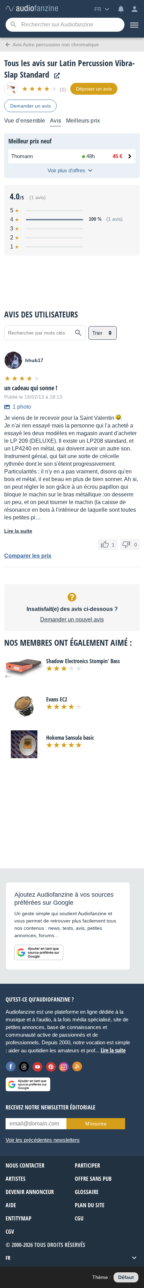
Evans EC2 (56, 699)
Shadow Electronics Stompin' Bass (83, 661)
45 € (117, 156)
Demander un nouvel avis (72, 619)
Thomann (22, 156)
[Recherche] (13, 25)
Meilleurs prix (83, 121)
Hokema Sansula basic (70, 737)
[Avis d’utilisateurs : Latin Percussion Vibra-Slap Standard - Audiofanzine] (32, 8)
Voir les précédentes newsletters (43, 1140)
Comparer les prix (27, 556)
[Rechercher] (78, 333)
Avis (55, 121)
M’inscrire (96, 1123)
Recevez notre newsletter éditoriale (50, 1107)
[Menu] (134, 25)
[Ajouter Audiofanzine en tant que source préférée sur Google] (38, 952)
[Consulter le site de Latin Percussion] (55, 76)
